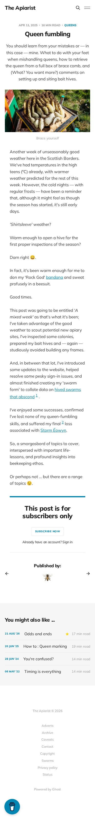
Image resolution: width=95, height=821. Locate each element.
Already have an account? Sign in (47, 542)
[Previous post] (8, 573)
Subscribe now (47, 531)
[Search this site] (78, 7)
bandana (54, 277)
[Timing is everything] (47, 671)
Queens (70, 25)
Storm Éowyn (53, 430)
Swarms (48, 760)
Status (47, 774)
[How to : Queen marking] (47, 646)
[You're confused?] (47, 659)
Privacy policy (47, 768)
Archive (47, 733)
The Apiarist (20, 7)
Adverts (47, 726)
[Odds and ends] (47, 634)
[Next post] (86, 573)
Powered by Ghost (47, 789)
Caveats (47, 739)
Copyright (47, 753)
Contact (47, 746)
